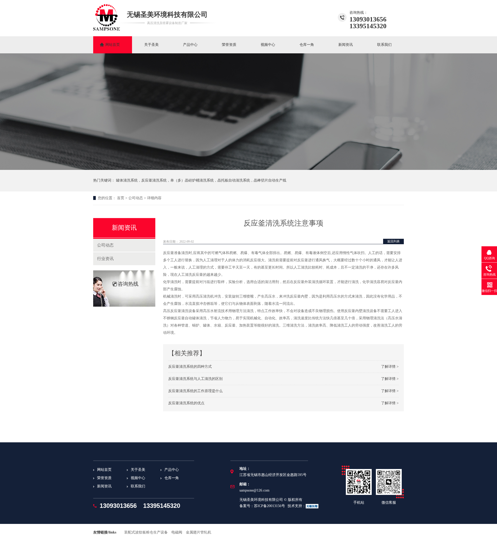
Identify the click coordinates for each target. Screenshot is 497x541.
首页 (120, 198)
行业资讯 (105, 258)
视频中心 (268, 45)
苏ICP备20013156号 (269, 506)
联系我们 (384, 45)
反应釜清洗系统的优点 (186, 403)
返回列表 (393, 241)
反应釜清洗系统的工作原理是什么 (195, 391)
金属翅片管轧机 (198, 532)
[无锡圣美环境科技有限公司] (106, 29)
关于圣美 (151, 45)
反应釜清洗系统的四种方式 (190, 367)
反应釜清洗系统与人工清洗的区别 (195, 379)
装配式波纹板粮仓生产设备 (146, 532)
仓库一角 (306, 45)
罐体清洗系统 (127, 180)
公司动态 (135, 198)
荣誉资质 (229, 45)
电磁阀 (176, 532)
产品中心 (190, 45)
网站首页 (112, 45)
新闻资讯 (345, 45)
